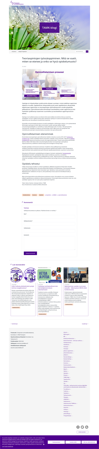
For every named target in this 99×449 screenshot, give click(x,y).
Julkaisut (66, 355)
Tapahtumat (67, 379)
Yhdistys (66, 409)
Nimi (25, 214)
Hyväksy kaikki (73, 442)
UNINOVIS (66, 399)
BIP (64, 336)
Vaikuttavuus (67, 401)
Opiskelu (41, 195)
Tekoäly (66, 381)
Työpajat (66, 397)
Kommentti (26, 235)
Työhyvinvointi (67, 395)
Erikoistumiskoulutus (69, 338)
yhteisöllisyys (67, 413)
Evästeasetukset (56, 442)
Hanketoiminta (26, 195)
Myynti (65, 369)
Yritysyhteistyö (67, 415)
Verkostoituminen (68, 405)
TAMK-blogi (49, 27)
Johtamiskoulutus (68, 353)
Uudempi (85, 324)
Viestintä (66, 407)
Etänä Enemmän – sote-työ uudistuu (73, 340)
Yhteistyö (66, 411)
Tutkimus (66, 391)
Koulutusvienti (67, 365)
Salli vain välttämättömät (89, 442)
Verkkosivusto (27, 228)
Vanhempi (14, 324)
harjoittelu (48, 195)
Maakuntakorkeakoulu (69, 367)
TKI (64, 383)
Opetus (66, 371)
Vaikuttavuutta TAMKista (70, 403)
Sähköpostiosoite (28, 221)
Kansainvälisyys (68, 357)
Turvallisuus (67, 389)
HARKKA (55, 195)
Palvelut (66, 375)
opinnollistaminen (62, 195)
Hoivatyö (66, 348)
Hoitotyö (66, 346)
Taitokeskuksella (66, 153)
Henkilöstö (66, 344)
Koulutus (34, 195)
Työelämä (66, 393)
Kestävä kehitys (68, 359)
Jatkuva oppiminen (68, 351)
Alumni (65, 332)
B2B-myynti (67, 334)
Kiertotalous (67, 361)
